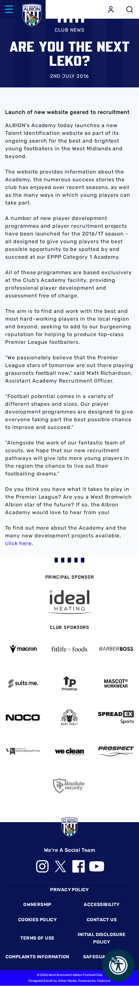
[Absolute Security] (69, 785)
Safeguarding (102, 957)
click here (18, 543)
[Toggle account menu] (111, 9)
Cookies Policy (37, 919)
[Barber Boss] (116, 649)
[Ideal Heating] (69, 602)
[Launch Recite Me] (118, 965)
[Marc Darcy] (69, 717)
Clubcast (104, 981)
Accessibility (101, 904)
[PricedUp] (69, 683)
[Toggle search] (129, 9)
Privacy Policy (69, 889)
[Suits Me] (23, 683)
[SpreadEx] (116, 717)
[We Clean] (69, 751)
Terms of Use (37, 938)
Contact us (102, 919)
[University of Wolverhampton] (23, 751)
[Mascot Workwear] (116, 683)
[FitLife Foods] (69, 649)
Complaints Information (37, 957)
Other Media (67, 981)
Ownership (37, 904)
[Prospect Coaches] (116, 751)
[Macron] (23, 649)
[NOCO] (23, 717)
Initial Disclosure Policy (101, 938)
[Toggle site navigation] (9, 9)
